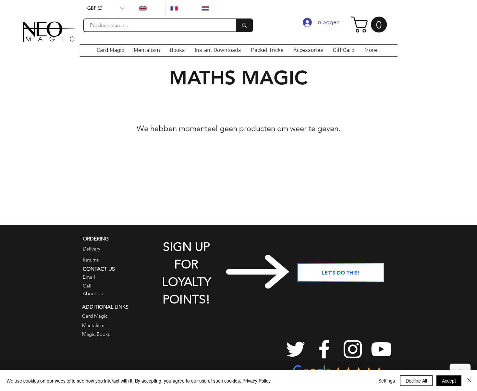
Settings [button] (386, 380)
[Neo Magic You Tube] (381, 349)
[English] (150, 8)
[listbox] (105, 8)
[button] (105, 8)
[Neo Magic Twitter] (295, 349)
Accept (449, 380)
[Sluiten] (469, 380)
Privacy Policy (256, 380)
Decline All (416, 380)
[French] (181, 8)
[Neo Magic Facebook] (324, 349)
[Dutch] (212, 8)
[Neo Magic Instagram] (352, 349)
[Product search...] (244, 25)
